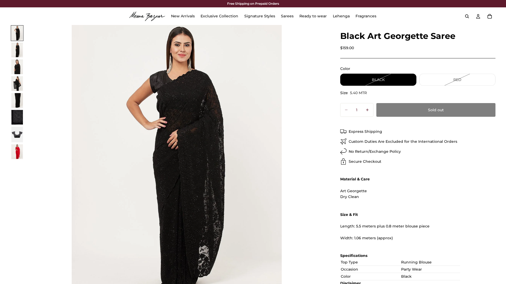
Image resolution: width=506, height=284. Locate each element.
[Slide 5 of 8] (17, 100)
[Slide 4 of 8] (17, 83)
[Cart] (489, 16)
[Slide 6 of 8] (17, 117)
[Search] (467, 16)
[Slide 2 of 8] (17, 50)
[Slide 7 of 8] (17, 134)
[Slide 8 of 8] (17, 151)
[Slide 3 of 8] (17, 66)
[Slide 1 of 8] (17, 33)
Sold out (436, 110)
